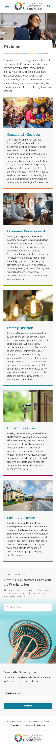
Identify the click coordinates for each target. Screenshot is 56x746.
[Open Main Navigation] (7, 6)
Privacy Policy (16, 725)
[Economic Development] (28, 209)
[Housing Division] (28, 406)
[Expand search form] (48, 6)
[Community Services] (28, 112)
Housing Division (21, 428)
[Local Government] (28, 495)
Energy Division (20, 328)
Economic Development (26, 231)
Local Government (22, 518)
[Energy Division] (28, 305)
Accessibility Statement (35, 725)
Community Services (23, 134)
